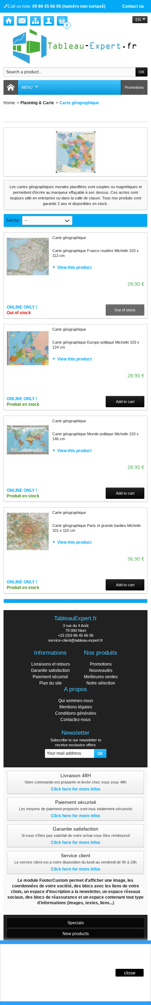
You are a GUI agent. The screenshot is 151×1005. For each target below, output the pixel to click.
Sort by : (13, 220)
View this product (74, 267)
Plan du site (50, 683)
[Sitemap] (35, 20)
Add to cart (125, 401)
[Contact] (22, 20)
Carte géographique (69, 238)
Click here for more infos (75, 789)
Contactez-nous (75, 719)
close (130, 973)
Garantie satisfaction (50, 670)
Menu (27, 87)
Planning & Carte (37, 102)
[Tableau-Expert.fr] (75, 46)
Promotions (134, 87)
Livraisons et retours (50, 664)
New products (76, 933)
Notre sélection (100, 683)
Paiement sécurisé (50, 676)
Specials (75, 922)
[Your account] (49, 20)
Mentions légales (75, 707)
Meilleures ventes (101, 676)
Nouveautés (100, 670)
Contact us (133, 6)
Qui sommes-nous (75, 700)
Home (9, 102)
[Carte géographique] (28, 257)
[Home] (9, 20)
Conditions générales (75, 713)
